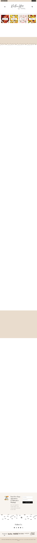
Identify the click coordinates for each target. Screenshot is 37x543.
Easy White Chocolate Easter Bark (8, 405)
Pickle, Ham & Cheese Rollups (13, 333)
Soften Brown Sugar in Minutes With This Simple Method (9, 480)
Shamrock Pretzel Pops (27, 373)
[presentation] (9, 68)
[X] (23, 528)
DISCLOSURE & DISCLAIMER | (28, 539)
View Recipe (5, 84)
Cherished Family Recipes (12, 51)
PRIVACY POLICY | (21, 539)
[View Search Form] (32, 7)
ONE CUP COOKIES (31, 333)
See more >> (33, 119)
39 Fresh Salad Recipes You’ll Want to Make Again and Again (27, 154)
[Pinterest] (4, 0)
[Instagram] (2, 0)
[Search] (34, 40)
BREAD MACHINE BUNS (22, 333)
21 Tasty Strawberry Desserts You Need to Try (9, 154)
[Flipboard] (6, 0)
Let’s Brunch (6, 235)
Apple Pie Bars (6, 112)
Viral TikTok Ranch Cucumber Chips (7, 374)
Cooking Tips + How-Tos (11, 419)
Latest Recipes (7, 343)
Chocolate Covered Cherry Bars (8, 82)
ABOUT (18, 540)
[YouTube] (5, 0)
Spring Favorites (8, 125)
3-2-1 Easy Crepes (7, 296)
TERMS (34, 539)
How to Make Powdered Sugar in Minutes (27, 449)
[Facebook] (1, 0)
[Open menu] (5, 7)
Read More (5, 451)
